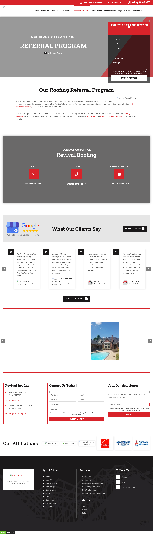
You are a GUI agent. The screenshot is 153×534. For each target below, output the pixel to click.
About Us (49, 480)
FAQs (48, 493)
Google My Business (129, 487)
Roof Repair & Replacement (92, 483)
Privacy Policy (119, 73)
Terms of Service (133, 73)
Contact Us (115, 3)
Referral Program (92, 3)
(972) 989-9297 (140, 2)
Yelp (123, 482)
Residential (86, 477)
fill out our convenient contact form (112, 116)
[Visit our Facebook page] (5, 2)
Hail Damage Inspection (91, 487)
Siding (84, 506)
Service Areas (51, 490)
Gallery (48, 497)
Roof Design (50, 487)
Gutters (85, 510)
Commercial (86, 480)
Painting (85, 513)
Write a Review (133, 229)
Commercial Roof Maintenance (93, 493)
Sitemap (49, 507)
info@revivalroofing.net (33, 183)
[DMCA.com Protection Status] (8, 532)
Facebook (125, 477)
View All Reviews (75, 299)
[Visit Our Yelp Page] (9, 2)
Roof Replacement (89, 490)
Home (48, 477)
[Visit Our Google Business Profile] (13, 2)
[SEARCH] (149, 11)
